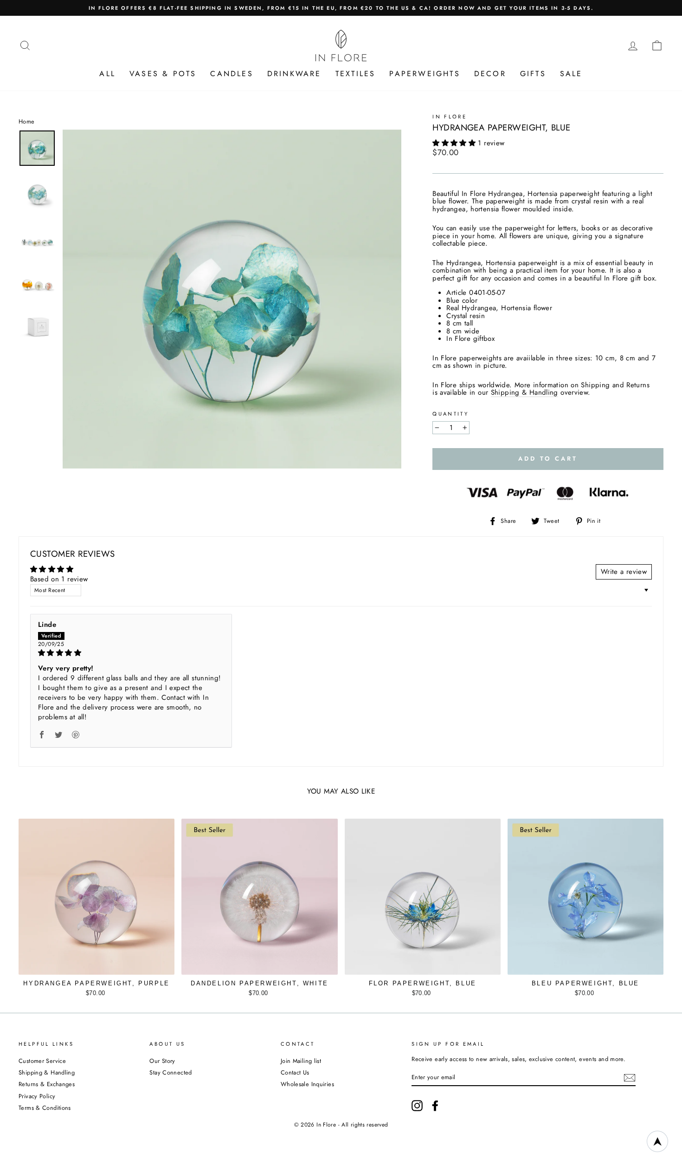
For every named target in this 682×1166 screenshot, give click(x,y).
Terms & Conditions (45, 1107)
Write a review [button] (624, 572)
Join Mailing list (301, 1060)
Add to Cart (96, 990)
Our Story (162, 1060)
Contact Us (295, 1072)
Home (27, 121)
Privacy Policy (37, 1096)
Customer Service (42, 1060)
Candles (231, 73)
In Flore (449, 116)
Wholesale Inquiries (307, 1084)
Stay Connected (170, 1072)
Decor (490, 73)
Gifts (533, 73)
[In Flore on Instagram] (417, 1105)
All (107, 73)
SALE (571, 73)
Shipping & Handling (524, 393)
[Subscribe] (630, 1077)
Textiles (355, 73)
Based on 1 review (59, 579)
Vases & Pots (162, 73)
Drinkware (294, 73)
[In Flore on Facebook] (435, 1105)
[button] (455, 143)
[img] (131, 653)
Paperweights (424, 73)
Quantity (450, 414)
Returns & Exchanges (47, 1084)
